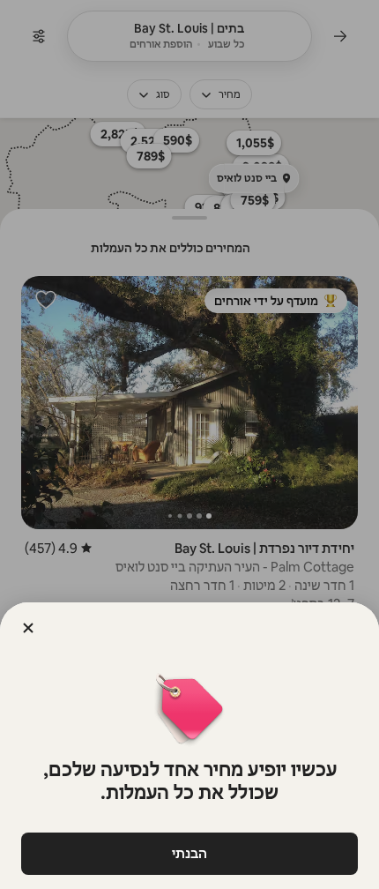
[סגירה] (28, 628)
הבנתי (189, 853)
